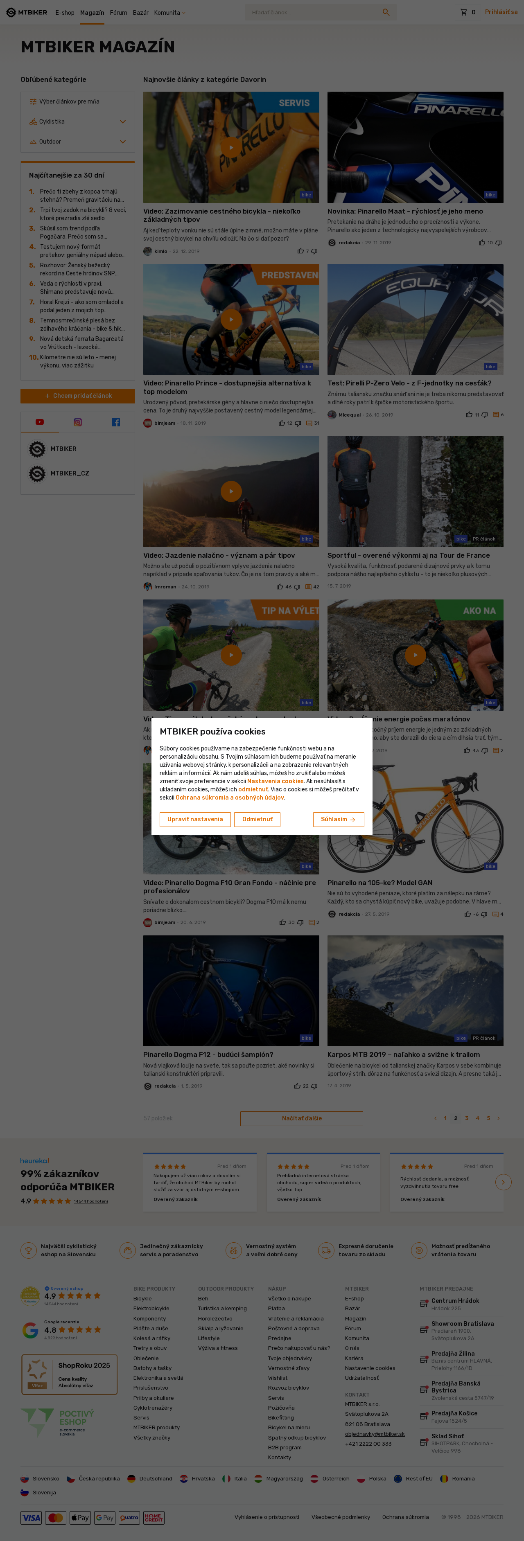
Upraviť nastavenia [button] (195, 819)
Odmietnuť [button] (257, 819)
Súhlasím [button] (339, 820)
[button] (253, 789)
